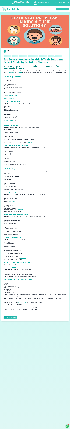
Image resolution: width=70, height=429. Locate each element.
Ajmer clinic (30, 142)
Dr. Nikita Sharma (11, 72)
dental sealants (11, 97)
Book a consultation (22, 302)
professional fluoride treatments (12, 95)
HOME (26, 9)
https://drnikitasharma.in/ (14, 311)
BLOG (42, 9)
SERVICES (37, 9)
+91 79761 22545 (4, 4)
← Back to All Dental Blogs (10, 317)
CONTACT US (48, 9)
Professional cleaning (8, 120)
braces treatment (12, 201)
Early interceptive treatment (10, 230)
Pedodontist (19, 72)
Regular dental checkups (9, 98)
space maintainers (21, 209)
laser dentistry (23, 258)
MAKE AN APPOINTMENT (62, 9)
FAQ (53, 9)
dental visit (14, 267)
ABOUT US (31, 9)
